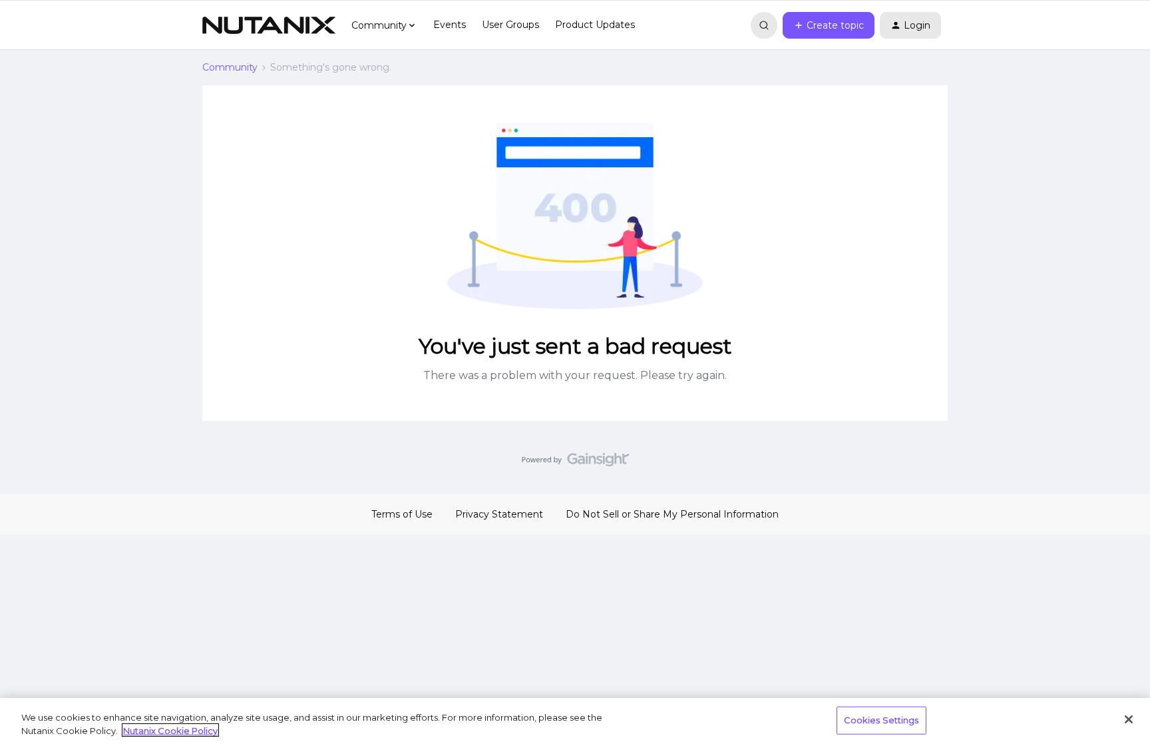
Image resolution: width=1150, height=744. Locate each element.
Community (230, 67)
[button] (828, 25)
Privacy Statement (499, 514)
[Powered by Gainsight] (575, 463)
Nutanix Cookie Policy (170, 730)
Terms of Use (402, 514)
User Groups (510, 25)
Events (449, 25)
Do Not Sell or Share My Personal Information (672, 514)
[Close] (1128, 719)
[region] (575, 721)
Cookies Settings (881, 720)
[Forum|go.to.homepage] (268, 25)
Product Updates (595, 25)
